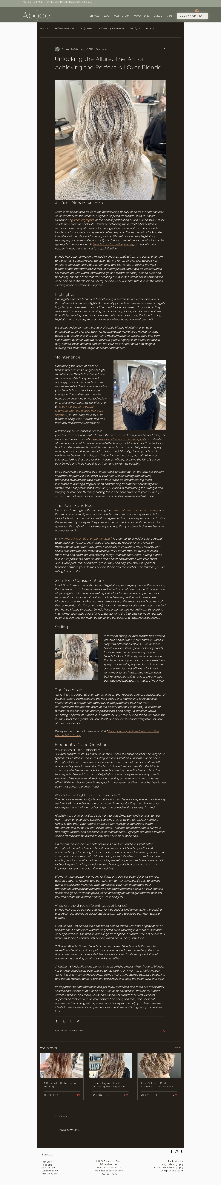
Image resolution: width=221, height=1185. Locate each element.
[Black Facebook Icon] (171, 1151)
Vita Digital (177, 1170)
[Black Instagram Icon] (176, 1151)
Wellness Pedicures (64, 28)
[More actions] (164, 49)
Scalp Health (86, 28)
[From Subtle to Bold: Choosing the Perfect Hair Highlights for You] (159, 1065)
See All (177, 1047)
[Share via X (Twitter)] (63, 1021)
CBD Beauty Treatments (111, 28)
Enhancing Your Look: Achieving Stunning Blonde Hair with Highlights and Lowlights (109, 1084)
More (148, 28)
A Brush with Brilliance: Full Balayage (60, 1084)
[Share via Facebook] (56, 1021)
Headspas (135, 28)
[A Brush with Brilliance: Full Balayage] (61, 1065)
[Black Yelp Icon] (182, 1151)
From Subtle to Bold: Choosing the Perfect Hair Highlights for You (157, 1084)
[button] (197, 10)
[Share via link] (78, 1021)
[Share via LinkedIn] (71, 1021)
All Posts (44, 28)
